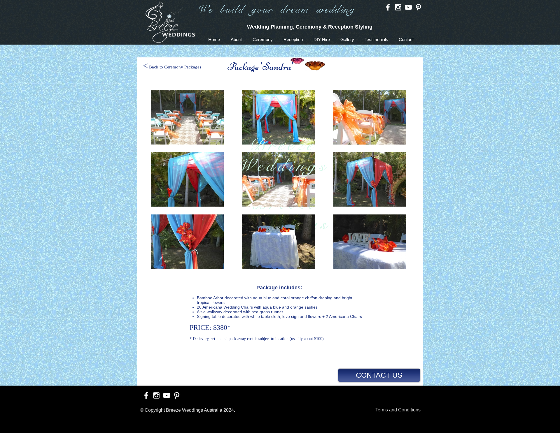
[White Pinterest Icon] (418, 7)
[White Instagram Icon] (398, 7)
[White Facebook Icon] (388, 7)
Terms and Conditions (398, 409)
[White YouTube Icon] (408, 7)
